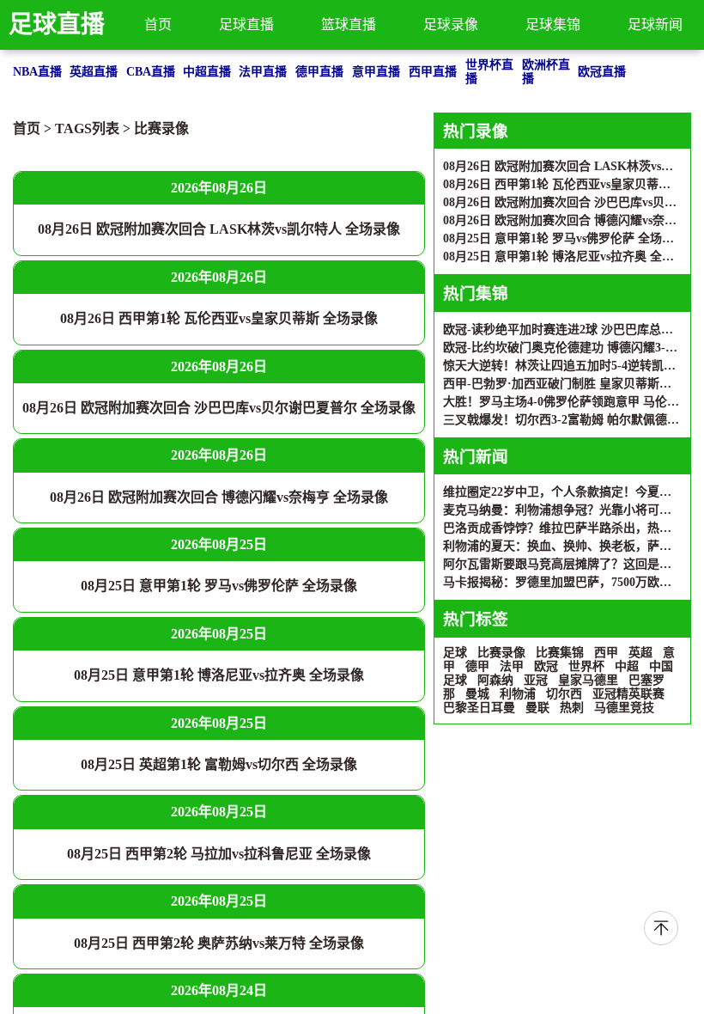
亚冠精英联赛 (628, 693)
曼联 (537, 707)
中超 (627, 666)
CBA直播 (150, 71)
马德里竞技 (624, 707)
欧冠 (546, 666)
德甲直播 (319, 71)
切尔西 (564, 693)
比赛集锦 (560, 652)
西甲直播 (433, 71)
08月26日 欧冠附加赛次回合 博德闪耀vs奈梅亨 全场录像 (219, 497)
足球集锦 (552, 24)
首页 (158, 24)
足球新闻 (655, 24)
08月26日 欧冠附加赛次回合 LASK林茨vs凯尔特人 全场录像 (219, 229)
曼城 (477, 693)
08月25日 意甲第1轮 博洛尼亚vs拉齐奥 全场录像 (219, 675)
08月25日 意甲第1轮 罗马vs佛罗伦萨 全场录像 (219, 585)
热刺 (572, 707)
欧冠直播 (602, 71)
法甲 (512, 666)
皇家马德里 (588, 680)
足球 (455, 652)
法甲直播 (263, 71)
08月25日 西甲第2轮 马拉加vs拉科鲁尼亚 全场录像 (219, 853)
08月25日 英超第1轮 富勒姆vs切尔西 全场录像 (219, 764)
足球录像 (450, 24)
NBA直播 (37, 71)
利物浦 (518, 693)
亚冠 (536, 680)
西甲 (606, 652)
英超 (640, 652)
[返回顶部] (661, 928)
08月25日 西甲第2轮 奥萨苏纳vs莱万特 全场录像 (219, 943)
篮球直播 (348, 24)
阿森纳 (495, 680)
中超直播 (207, 71)
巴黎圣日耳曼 (479, 707)
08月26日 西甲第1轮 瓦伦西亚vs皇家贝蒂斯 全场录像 (219, 318)
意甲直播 (376, 71)
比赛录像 (161, 128)
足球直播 (57, 24)
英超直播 (94, 71)
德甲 (477, 666)
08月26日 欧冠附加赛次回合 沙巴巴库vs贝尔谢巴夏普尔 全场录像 (219, 407)
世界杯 (586, 666)
